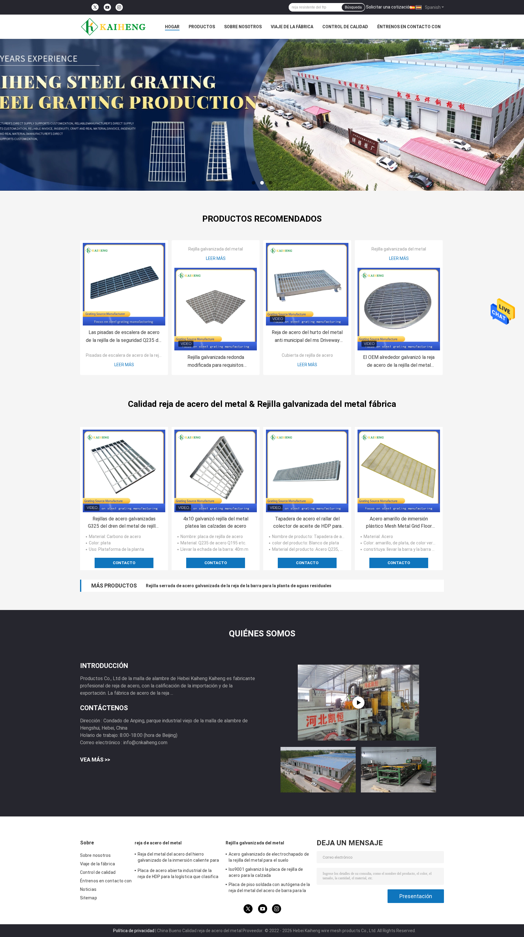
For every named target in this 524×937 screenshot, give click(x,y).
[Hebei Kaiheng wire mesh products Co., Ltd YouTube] (107, 7)
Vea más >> (95, 759)
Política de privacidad (133, 930)
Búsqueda (353, 7)
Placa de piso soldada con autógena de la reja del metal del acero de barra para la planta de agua (269, 888)
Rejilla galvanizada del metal (215, 249)
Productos (202, 26)
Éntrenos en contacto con (409, 26)
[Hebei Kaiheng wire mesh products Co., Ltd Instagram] (119, 7)
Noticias (88, 889)
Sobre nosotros (243, 26)
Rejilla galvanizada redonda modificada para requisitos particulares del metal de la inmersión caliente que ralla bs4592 (215, 361)
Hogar (172, 26)
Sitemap (88, 897)
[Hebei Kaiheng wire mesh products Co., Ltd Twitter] (95, 7)
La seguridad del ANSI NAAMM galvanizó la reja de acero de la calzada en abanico (228, 585)
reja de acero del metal (158, 842)
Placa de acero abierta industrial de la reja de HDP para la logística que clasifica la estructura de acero (178, 874)
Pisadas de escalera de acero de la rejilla (125, 355)
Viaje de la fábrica (292, 26)
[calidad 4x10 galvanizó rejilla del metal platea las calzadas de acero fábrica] (215, 471)
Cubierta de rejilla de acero (307, 355)
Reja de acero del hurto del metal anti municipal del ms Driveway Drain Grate (307, 336)
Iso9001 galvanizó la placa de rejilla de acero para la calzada (266, 872)
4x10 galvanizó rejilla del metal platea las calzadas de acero (215, 522)
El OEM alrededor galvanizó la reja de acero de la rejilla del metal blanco (399, 361)
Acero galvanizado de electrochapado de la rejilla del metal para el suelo (269, 857)
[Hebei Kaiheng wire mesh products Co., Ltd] (113, 27)
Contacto (124, 562)
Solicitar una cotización (389, 7)
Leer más (124, 364)
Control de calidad (345, 26)
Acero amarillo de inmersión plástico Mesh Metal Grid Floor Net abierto (399, 523)
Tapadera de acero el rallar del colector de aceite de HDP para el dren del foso (307, 523)
